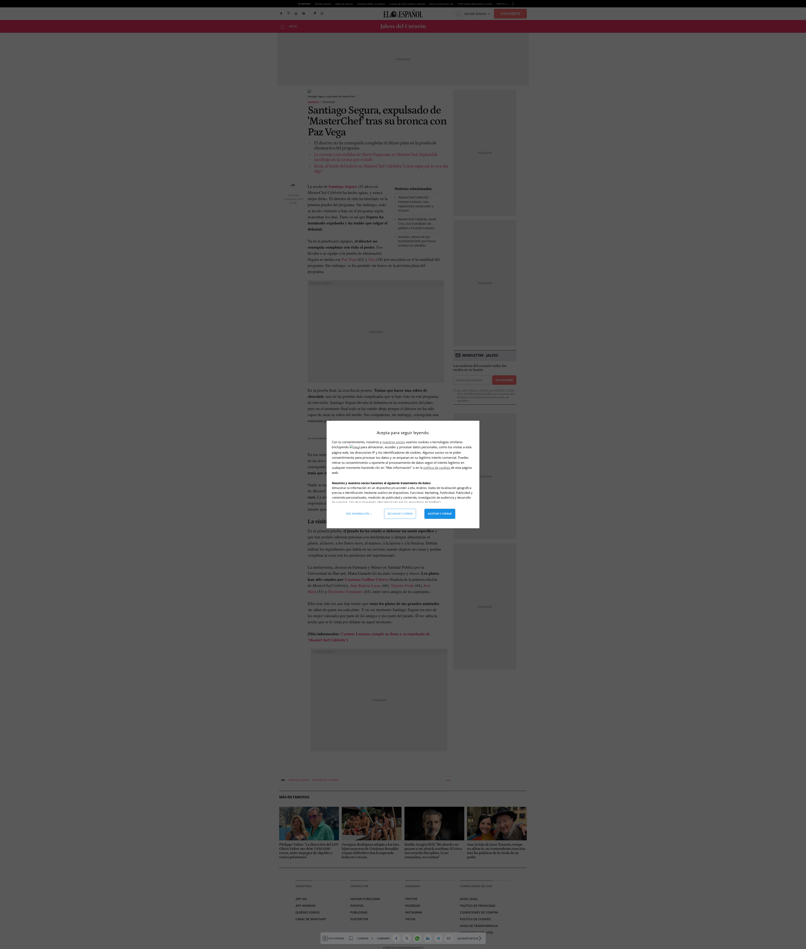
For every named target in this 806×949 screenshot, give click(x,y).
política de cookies (437, 467)
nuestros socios (393, 442)
